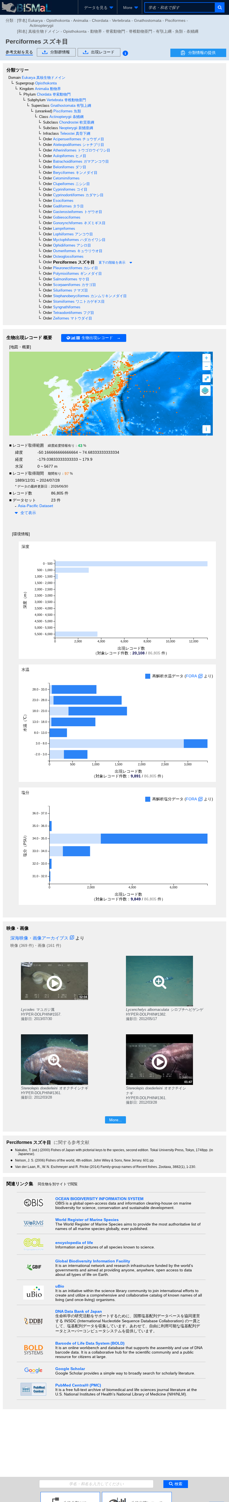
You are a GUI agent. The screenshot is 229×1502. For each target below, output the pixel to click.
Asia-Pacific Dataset (35, 505)
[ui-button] (219, 7)
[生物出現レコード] (137, 1494)
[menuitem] (97, 7)
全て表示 (28, 512)
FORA (191, 676)
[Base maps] (205, 390)
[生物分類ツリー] (70, 1494)
